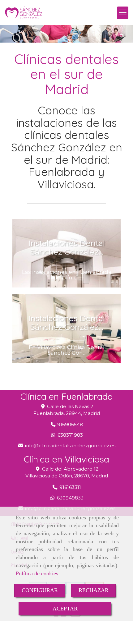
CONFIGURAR (40, 590)
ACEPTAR (65, 608)
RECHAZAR (94, 590)
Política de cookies (37, 573)
